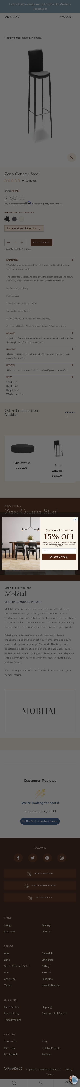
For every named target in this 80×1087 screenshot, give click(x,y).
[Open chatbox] (73, 1079)
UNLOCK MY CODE (59, 556)
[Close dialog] (75, 519)
